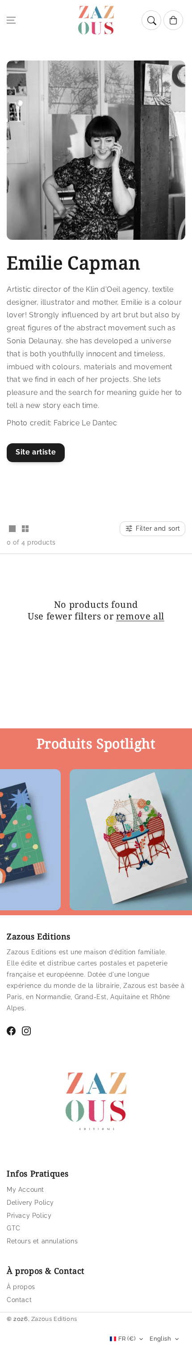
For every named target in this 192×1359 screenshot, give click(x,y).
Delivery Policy (30, 1202)
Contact (19, 1299)
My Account (25, 1189)
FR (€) (126, 1338)
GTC (14, 1228)
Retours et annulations (42, 1241)
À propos (21, 1286)
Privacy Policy (29, 1215)
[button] (11, 20)
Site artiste (36, 452)
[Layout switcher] (12, 529)
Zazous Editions (54, 1319)
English (160, 1338)
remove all (140, 616)
